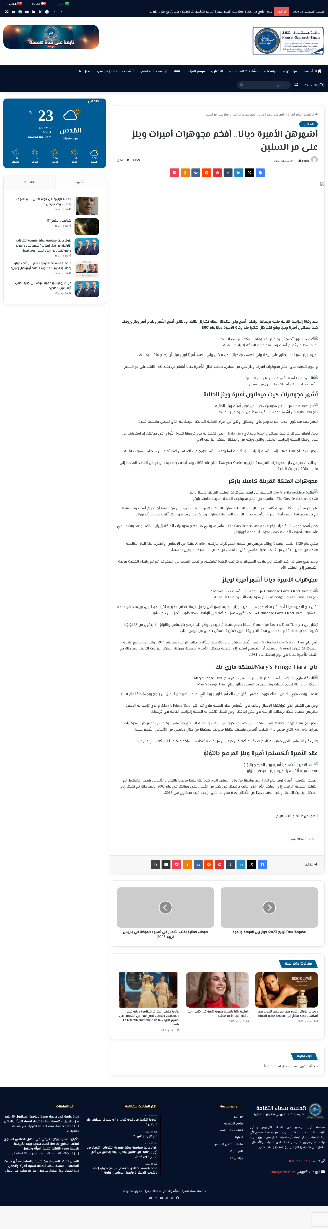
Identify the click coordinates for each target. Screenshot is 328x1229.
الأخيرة (80, 182)
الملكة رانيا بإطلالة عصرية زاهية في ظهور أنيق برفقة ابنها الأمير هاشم (218, 1014)
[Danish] (43, 4)
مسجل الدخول (290, 1066)
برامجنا (272, 71)
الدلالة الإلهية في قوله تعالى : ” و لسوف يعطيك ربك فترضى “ (43, 202)
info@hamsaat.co (283, 1172)
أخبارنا (239, 1137)
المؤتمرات (236, 1151)
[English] (20, 4)
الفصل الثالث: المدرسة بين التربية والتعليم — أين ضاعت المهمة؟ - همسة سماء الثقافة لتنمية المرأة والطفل (41, 1163)
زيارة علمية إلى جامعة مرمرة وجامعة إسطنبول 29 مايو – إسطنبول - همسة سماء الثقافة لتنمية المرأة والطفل (41, 1119)
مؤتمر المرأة (196, 71)
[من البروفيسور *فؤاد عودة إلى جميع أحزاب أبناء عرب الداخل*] (87, 289)
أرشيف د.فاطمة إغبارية (117, 71)
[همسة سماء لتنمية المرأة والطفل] (288, 41)
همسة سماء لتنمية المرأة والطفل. (184, 1191)
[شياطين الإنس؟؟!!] (87, 226)
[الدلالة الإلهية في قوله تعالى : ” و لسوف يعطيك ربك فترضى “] (87, 206)
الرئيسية (311, 71)
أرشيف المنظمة (154, 71)
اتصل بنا (85, 71)
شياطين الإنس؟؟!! (59, 220)
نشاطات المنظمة (245, 71)
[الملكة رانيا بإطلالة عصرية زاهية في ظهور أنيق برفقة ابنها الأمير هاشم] (217, 990)
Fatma (305, 160)
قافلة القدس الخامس (228, 1144)
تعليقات (29, 182)
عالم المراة (294, 114)
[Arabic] (67, 4)
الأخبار (218, 71)
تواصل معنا (235, 1158)
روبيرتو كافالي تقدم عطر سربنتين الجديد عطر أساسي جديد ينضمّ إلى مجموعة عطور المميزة (287, 1014)
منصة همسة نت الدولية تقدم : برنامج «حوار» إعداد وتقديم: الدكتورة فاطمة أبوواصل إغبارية (40, 266)
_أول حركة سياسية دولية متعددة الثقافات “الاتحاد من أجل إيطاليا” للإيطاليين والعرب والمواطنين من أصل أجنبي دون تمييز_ (43, 245)
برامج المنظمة (233, 1123)
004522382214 (300, 1161)
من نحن (291, 71)
